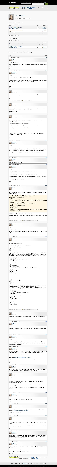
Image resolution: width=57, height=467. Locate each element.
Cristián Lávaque (44, 44)
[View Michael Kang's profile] (42, 28)
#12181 (46, 334)
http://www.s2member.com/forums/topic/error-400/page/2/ (21, 410)
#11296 (46, 441)
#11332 (46, 415)
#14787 (46, 57)
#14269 (46, 185)
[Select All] (45, 194)
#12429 (46, 321)
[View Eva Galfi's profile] (10, 47)
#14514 (46, 157)
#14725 (46, 70)
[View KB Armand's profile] (10, 28)
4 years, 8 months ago (44, 46)
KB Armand (12, 28)
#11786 (46, 364)
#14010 (46, 236)
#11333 (46, 403)
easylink (16, 60)
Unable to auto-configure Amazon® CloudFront (15, 27)
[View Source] (46, 194)
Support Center (25, 463)
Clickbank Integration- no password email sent (15, 43)
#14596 (46, 140)
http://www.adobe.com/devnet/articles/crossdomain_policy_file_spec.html (21, 357)
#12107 (46, 346)
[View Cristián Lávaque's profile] (42, 44)
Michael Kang (44, 28)
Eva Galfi (12, 47)
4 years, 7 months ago (44, 30)
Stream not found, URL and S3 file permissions (15, 46)
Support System (31, 8)
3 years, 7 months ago (44, 27)
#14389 (46, 164)
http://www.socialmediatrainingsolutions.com (25, 127)
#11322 (46, 430)
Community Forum (16, 28)
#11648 (46, 392)
